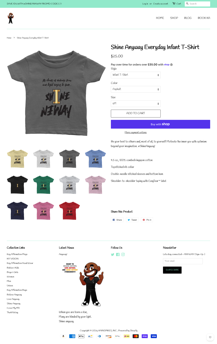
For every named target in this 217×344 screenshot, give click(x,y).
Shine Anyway (13, 303)
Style (114, 69)
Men (9, 281)
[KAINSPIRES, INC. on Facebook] (118, 255)
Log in (145, 3)
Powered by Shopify (127, 330)
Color (114, 83)
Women (10, 276)
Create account (160, 3)
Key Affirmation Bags (17, 290)
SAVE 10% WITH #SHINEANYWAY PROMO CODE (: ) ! (34, 3)
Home (9, 38)
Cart (178, 3)
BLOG (188, 18)
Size (113, 97)
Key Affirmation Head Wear (20, 263)
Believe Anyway (14, 294)
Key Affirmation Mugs (17, 254)
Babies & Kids (13, 267)
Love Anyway (13, 299)
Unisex (10, 285)
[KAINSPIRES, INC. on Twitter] (112, 255)
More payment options (136, 132)
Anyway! (63, 254)
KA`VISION (12, 258)
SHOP (174, 18)
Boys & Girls (12, 272)
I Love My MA (13, 308)
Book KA (204, 18)
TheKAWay (12, 312)
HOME (160, 18)
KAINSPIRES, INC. (107, 330)
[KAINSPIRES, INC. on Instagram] (123, 255)
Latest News (66, 248)
